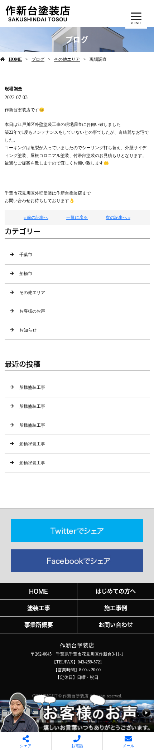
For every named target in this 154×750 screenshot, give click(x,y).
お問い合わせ (115, 625)
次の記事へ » (118, 217)
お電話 (77, 746)
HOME (15, 59)
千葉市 (25, 254)
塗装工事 (38, 608)
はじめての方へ (116, 591)
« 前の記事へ (36, 217)
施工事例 (115, 608)
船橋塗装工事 (32, 387)
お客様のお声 (32, 311)
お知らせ (28, 330)
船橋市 (25, 273)
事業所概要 (38, 625)
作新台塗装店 (77, 645)
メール (128, 746)
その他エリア (67, 59)
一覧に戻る (77, 217)
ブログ (38, 59)
